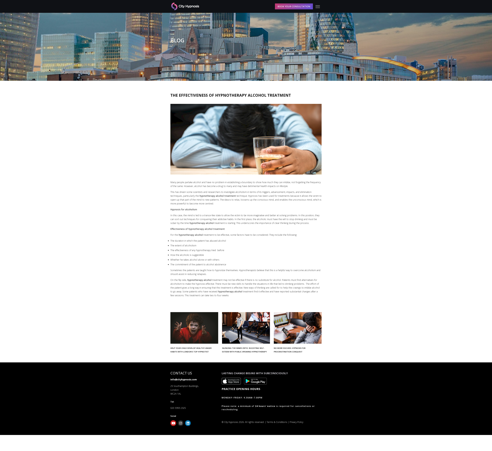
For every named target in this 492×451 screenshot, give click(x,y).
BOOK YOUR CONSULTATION (294, 6)
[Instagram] (180, 423)
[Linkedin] (188, 423)
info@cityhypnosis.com (183, 379)
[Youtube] (173, 423)
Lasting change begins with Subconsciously (255, 373)
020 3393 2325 (178, 407)
